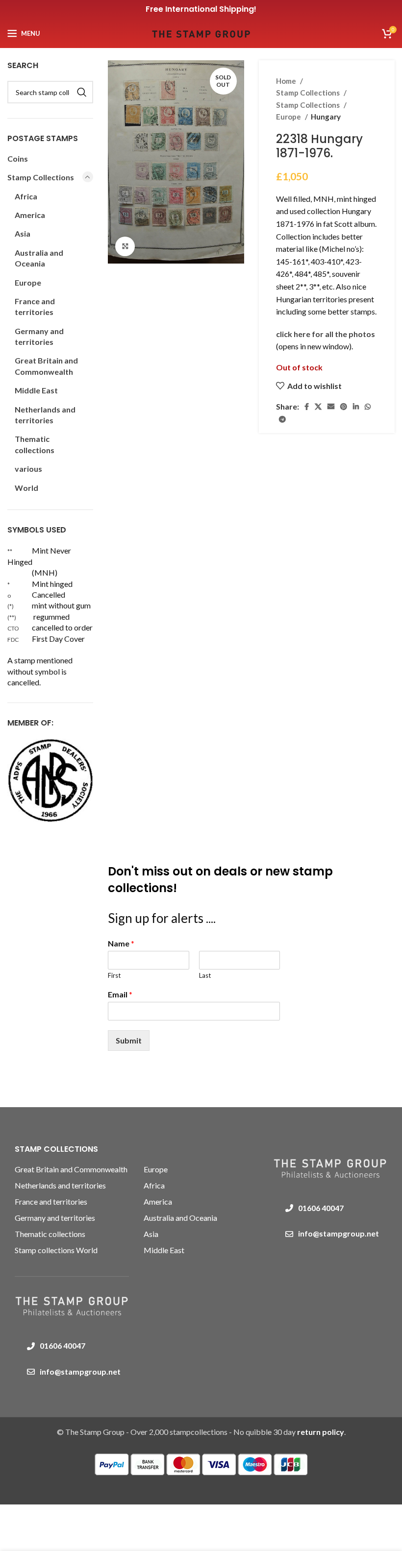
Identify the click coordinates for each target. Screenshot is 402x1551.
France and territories (35, 306)
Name (121, 943)
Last (205, 975)
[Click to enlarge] (125, 246)
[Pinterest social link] (343, 406)
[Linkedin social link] (356, 406)
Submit (129, 1040)
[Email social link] (331, 406)
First (114, 975)
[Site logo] (201, 32)
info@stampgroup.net (80, 1371)
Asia (22, 233)
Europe (289, 116)
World (26, 487)
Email (120, 994)
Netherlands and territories (45, 415)
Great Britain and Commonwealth (46, 366)
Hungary (326, 116)
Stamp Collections (308, 92)
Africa (26, 196)
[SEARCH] (82, 92)
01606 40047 (62, 1345)
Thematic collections (34, 444)
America (30, 214)
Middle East (36, 390)
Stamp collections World (56, 1250)
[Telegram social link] (282, 419)
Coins (17, 158)
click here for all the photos (325, 334)
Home (287, 80)
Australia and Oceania (39, 258)
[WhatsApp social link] (368, 406)
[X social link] (318, 406)
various (28, 468)
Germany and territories (39, 336)
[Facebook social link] (307, 406)
